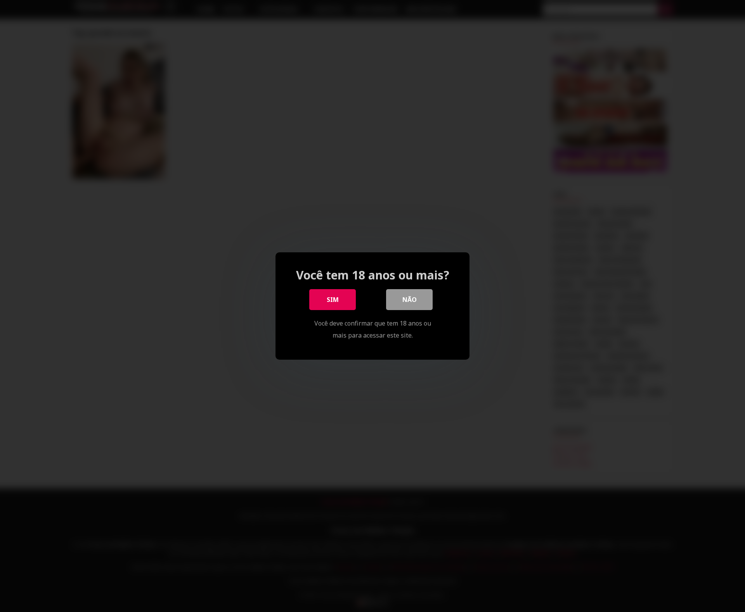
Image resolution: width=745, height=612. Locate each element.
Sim (333, 299)
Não (409, 299)
